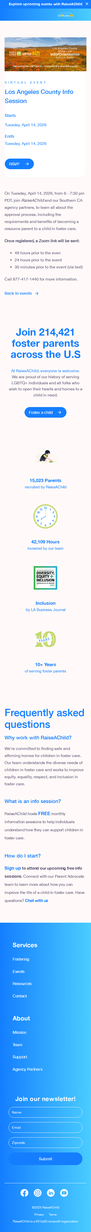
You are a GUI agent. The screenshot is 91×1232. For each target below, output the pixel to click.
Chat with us (36, 900)
